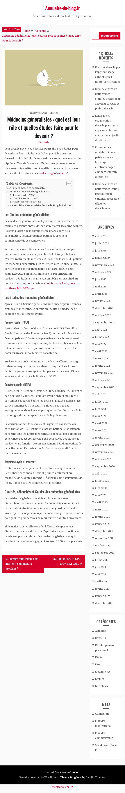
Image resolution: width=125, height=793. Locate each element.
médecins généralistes (53, 173)
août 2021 (100, 394)
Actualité (100, 630)
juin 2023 (100, 279)
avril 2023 (101, 293)
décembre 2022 (104, 308)
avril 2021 (101, 423)
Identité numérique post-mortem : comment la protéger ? (22, 563)
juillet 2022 (102, 336)
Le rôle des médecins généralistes (27, 188)
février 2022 (102, 365)
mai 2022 (100, 344)
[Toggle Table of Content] (67, 183)
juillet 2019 (101, 559)
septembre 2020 (105, 466)
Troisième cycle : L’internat (27, 202)
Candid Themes (95, 777)
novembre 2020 (104, 452)
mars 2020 (101, 509)
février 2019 (102, 588)
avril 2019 (101, 581)
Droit (98, 664)
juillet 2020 (102, 480)
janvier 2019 (102, 595)
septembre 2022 (105, 322)
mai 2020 (101, 495)
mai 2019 (100, 574)
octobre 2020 (103, 459)
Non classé (102, 686)
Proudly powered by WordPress (38, 777)
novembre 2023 (104, 264)
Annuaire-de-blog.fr (62, 7)
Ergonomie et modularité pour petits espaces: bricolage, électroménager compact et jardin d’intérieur (106, 162)
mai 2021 (100, 416)
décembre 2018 (104, 603)
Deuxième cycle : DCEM (25, 198)
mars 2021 (101, 430)
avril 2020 (101, 502)
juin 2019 (100, 567)
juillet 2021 (101, 401)
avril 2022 (101, 351)
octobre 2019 (102, 545)
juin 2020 (101, 487)
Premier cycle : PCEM (24, 195)
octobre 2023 (103, 272)
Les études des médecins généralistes (29, 191)
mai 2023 (100, 286)
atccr (55, 112)
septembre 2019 (104, 552)
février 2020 (102, 516)
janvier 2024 (102, 257)
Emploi (99, 678)
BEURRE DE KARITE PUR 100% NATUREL (67, 561)
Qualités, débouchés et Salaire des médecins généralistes (39, 205)
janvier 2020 (103, 523)
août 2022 (101, 329)
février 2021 (102, 437)
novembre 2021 (104, 372)
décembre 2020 (104, 444)
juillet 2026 (102, 243)
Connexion (102, 713)
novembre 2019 (104, 538)
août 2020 (101, 473)
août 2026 (101, 236)
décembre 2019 (104, 531)
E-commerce (103, 671)
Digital (99, 657)
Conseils (43, 142)
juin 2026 (101, 250)
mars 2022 (101, 358)
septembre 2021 (104, 387)
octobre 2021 (102, 380)
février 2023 (102, 300)
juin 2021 (100, 408)
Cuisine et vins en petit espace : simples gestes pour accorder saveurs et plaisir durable (107, 98)
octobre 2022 (103, 315)
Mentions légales (62, 786)
